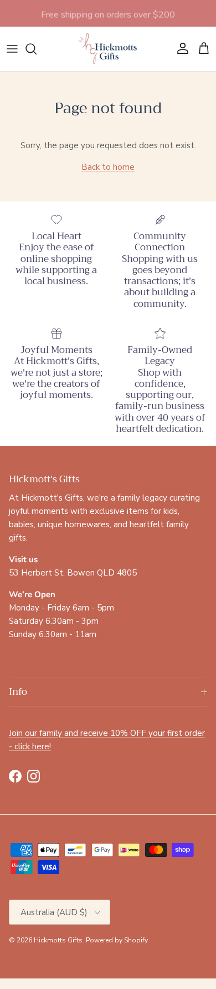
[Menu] (12, 49)
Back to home (108, 167)
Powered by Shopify (117, 940)
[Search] (36, 49)
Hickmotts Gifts (58, 940)
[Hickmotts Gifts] (108, 48)
